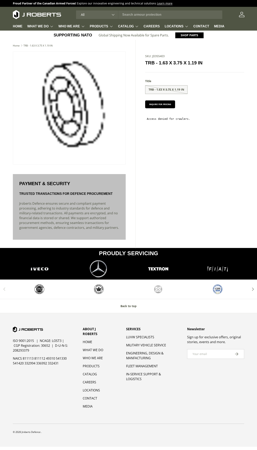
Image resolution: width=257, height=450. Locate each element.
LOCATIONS (174, 26)
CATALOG (126, 26)
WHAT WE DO (38, 26)
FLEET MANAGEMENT (142, 366)
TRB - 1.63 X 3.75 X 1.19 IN (38, 45)
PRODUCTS (99, 26)
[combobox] (149, 14)
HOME (17, 26)
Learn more (164, 3)
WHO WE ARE (69, 26)
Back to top (128, 306)
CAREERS (152, 26)
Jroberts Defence (31, 432)
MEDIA (219, 26)
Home (16, 45)
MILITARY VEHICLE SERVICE (146, 345)
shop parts (189, 35)
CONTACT (201, 26)
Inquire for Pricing (160, 104)
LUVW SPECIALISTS (140, 337)
